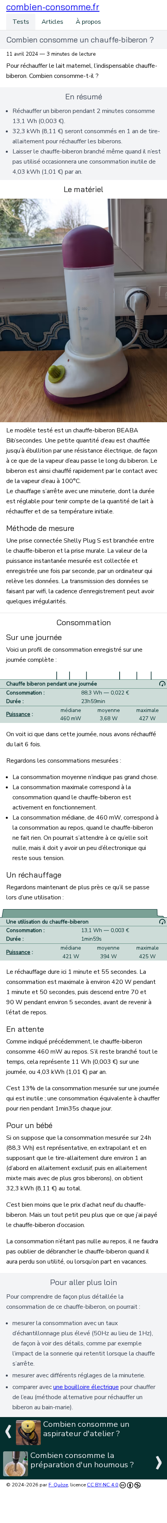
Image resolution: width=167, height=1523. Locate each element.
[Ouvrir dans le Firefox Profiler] (162, 684)
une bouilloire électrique (86, 1387)
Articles (52, 22)
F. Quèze (58, 1484)
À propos (88, 22)
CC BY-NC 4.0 (102, 1484)
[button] (52, 7)
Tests (20, 22)
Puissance (18, 714)
